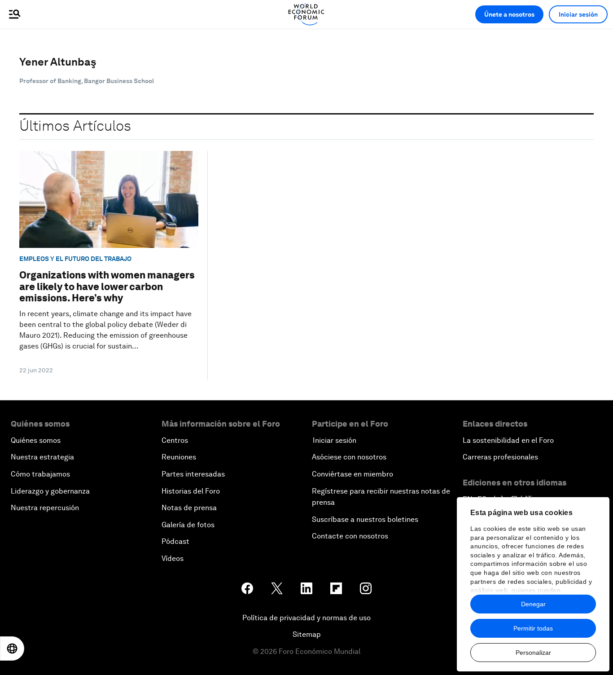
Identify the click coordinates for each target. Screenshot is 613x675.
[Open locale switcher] (12, 648)
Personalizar (533, 652)
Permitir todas (533, 628)
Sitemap (307, 634)
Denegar (533, 604)
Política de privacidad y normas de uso (306, 617)
